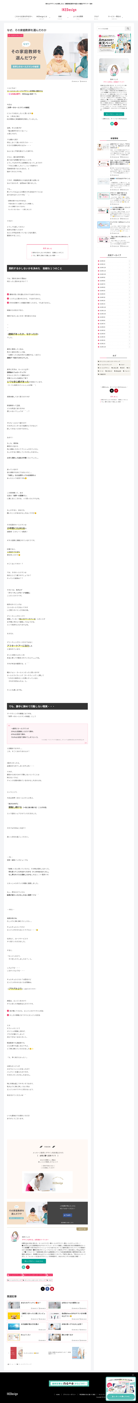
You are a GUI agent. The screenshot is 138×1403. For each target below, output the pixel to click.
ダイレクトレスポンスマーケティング (35, 1275)
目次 (44, 248)
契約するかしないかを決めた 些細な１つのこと (48, 252)
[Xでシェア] (43, 1289)
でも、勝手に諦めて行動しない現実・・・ (46, 255)
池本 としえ (26, 1237)
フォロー (68, 1215)
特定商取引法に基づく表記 (87, 1394)
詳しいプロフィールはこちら (34, 1261)
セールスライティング (15, 1275)
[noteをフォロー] (23, 1267)
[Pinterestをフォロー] (28, 1267)
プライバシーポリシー (69, 1394)
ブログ (50, 1275)
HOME (58, 1394)
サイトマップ (102, 1394)
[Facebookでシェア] (47, 1289)
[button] (128, 28)
